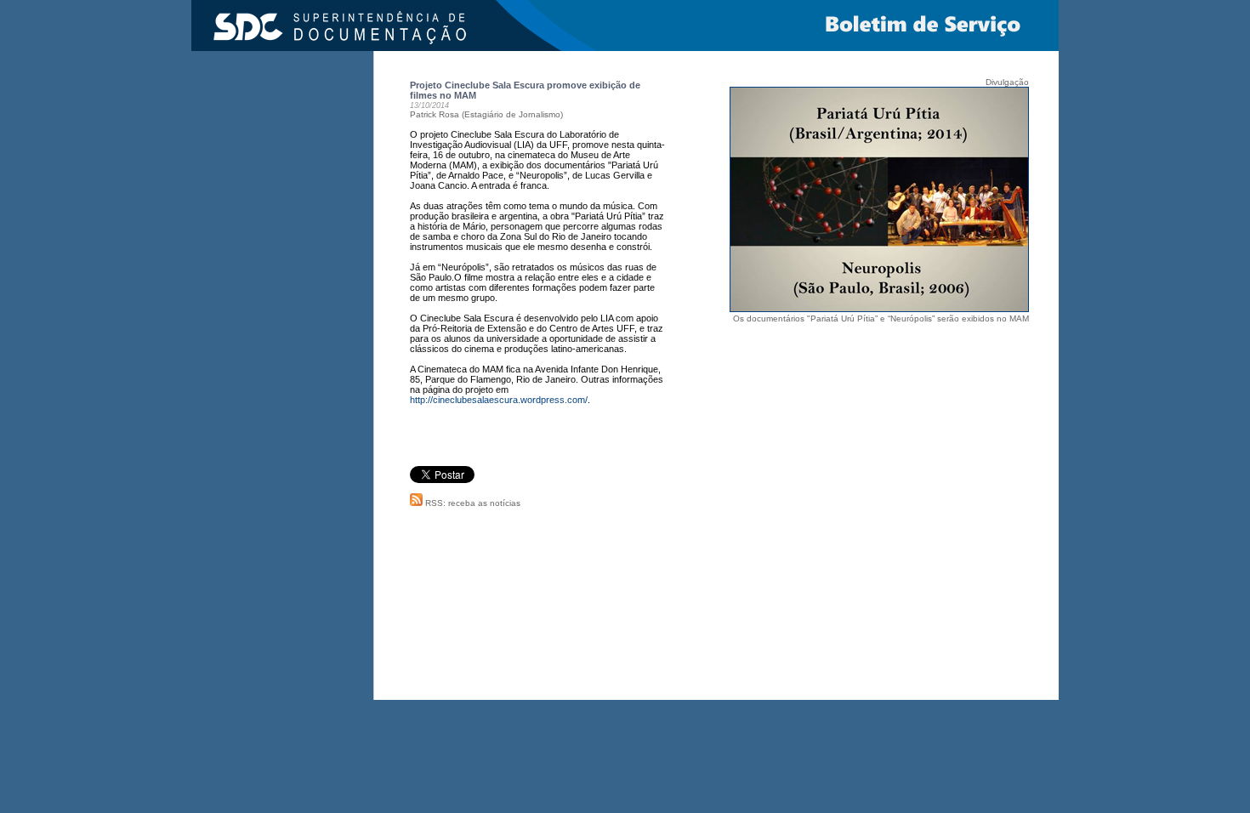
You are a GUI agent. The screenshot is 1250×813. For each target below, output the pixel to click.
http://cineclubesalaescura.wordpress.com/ (499, 400)
